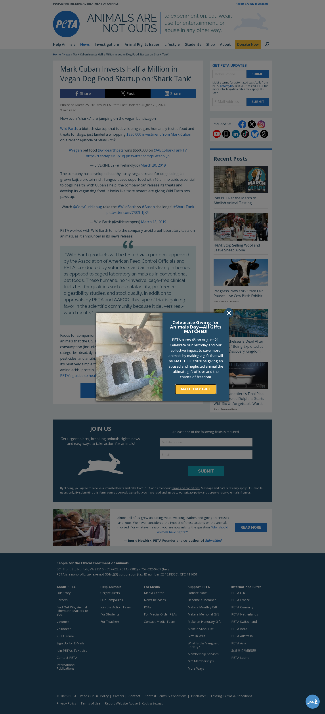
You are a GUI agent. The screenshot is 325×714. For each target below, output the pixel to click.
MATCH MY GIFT (195, 389)
